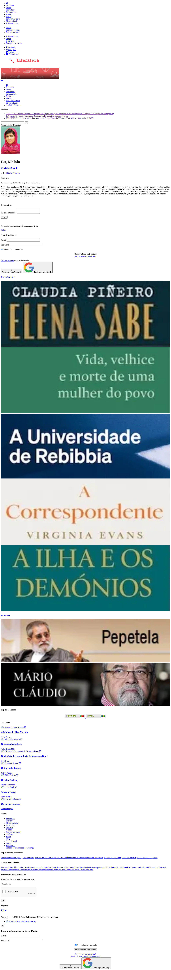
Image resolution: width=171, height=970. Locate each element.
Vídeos (9, 830)
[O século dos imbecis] (11, 739)
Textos (8, 17)
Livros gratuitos (12, 823)
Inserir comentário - (9, 213)
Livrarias (9, 827)
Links (8, 843)
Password (5, 245)
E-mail (3, 240)
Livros (8, 8)
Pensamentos (11, 12)
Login (8, 39)
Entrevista (5, 615)
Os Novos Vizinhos (10, 804)
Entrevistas (10, 818)
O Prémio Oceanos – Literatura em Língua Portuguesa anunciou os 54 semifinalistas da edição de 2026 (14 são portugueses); (60, 114)
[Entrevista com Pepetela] (85, 661)
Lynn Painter (6, 797)
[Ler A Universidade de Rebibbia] (85, 478)
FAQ (8, 839)
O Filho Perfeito (9, 780)
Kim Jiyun (5, 761)
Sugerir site (10, 845)
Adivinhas (10, 825)
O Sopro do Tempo (11, 768)
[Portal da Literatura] (20, 62)
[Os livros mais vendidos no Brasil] (96, 717)
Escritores (10, 5)
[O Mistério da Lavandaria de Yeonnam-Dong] (21, 751)
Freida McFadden (8, 785)
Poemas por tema (13, 30)
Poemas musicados (13, 832)
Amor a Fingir (8, 792)
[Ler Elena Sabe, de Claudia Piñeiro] (85, 346)
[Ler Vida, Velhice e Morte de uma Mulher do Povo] (85, 412)
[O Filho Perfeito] (9, 775)
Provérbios (10, 10)
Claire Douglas (7, 809)
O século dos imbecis (11, 744)
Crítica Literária (8, 277)
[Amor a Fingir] (9, 787)
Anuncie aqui (11, 841)
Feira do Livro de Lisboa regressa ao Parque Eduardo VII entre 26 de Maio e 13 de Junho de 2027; (50, 118)
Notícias (9, 834)
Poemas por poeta (13, 32)
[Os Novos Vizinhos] (11, 799)
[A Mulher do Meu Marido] (13, 727)
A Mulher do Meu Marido (14, 732)
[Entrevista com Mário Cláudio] (85, 705)
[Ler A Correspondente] (85, 544)
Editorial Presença (13, 173)
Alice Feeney (6, 737)
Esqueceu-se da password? (85, 256)
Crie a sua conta (7, 261)
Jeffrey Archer (6, 773)
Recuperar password (14, 43)
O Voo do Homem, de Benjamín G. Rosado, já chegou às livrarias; (37, 116)
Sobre (8, 836)
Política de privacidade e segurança (20, 848)
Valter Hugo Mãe (8, 749)
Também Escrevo (13, 19)
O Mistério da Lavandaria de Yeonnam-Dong (24, 756)
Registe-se (10, 41)
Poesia (8, 14)
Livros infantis (11, 21)
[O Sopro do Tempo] (11, 763)
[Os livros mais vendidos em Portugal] (75, 717)
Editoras (9, 821)
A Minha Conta (12, 23)
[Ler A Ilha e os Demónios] (85, 610)
